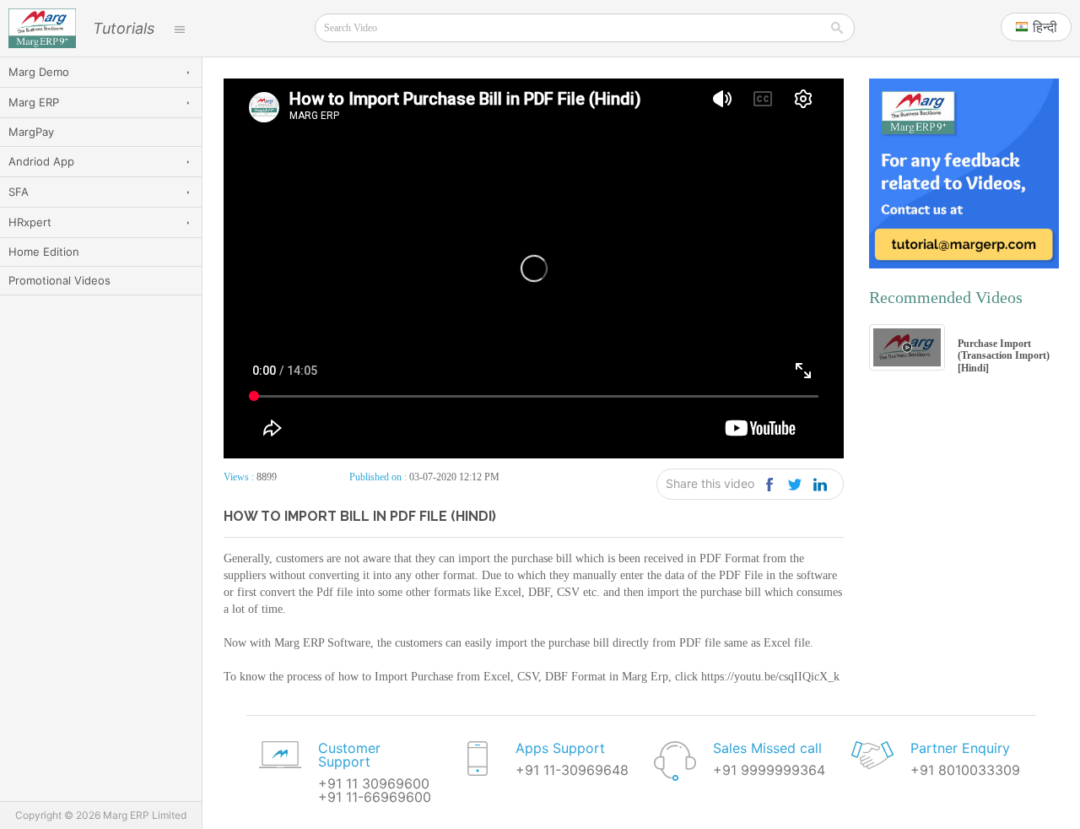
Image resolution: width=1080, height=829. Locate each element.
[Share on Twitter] (794, 484)
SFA (18, 191)
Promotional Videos (59, 280)
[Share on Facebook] (769, 484)
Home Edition (43, 251)
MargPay (31, 131)
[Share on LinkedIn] (819, 484)
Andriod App (41, 161)
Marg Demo (38, 72)
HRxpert (29, 222)
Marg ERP (33, 102)
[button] (1036, 27)
